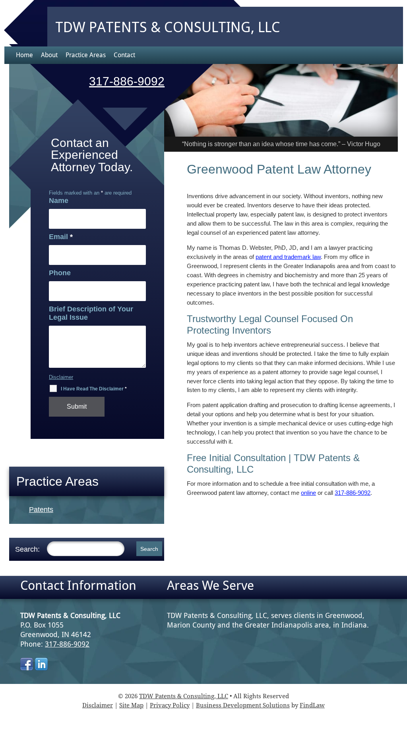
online (308, 492)
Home (24, 55)
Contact (124, 55)
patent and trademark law (288, 256)
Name (58, 201)
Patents (41, 510)
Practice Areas (86, 55)
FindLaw (312, 705)
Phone (60, 273)
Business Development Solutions (243, 705)
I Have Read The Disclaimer (94, 389)
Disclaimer (61, 377)
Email (61, 237)
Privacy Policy (170, 705)
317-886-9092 (352, 492)
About (49, 55)
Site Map (131, 705)
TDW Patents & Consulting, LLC (183, 696)
